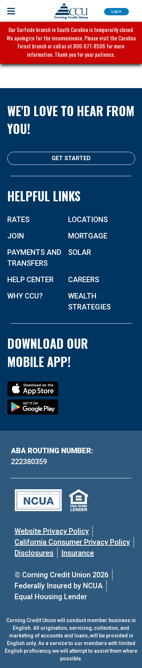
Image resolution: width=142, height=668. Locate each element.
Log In (116, 11)
